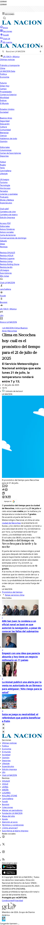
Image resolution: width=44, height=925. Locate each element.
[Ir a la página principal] (22, 24)
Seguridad (5, 121)
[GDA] (9, 909)
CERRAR (3, 2)
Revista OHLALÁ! (7, 252)
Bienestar (4, 132)
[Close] (3, 724)
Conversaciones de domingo (13, 238)
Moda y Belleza (7, 200)
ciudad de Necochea (11, 523)
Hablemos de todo (8, 138)
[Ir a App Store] (9, 874)
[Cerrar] (41, 46)
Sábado (3, 241)
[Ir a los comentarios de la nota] (6, 486)
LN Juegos (4, 179)
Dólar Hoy (4, 85)
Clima (2, 68)
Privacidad (18, 900)
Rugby (3, 164)
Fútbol (3, 162)
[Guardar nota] (3, 486)
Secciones (7, 31)
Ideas (2, 243)
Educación (5, 124)
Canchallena (5, 170)
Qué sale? (4, 208)
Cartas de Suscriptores (10, 153)
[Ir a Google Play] (9, 868)
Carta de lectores (8, 235)
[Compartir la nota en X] (6, 497)
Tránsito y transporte (10, 65)
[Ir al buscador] (4, 18)
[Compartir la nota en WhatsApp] (6, 489)
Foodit (6, 35)
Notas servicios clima (14, 595)
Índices (3, 100)
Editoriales (5, 147)
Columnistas (5, 150)
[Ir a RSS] (3, 860)
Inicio (5, 27)
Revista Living (6, 261)
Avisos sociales (7, 232)
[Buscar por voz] (40, 51)
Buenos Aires (6, 118)
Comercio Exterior (8, 94)
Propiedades (6, 91)
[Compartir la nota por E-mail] (9, 497)
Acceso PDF (5, 223)
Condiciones (7, 900)
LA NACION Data (7, 71)
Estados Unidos (7, 109)
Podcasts (4, 197)
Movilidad (4, 97)
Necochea (12, 331)
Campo (3, 88)
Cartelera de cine (8, 211)
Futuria (3, 83)
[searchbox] (21, 51)
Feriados (4, 191)
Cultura (3, 126)
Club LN (6, 38)
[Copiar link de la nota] (3, 493)
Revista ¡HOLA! (6, 255)
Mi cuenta (7, 42)
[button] (22, 184)
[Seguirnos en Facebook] (3, 837)
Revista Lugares (7, 258)
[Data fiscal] (3, 920)
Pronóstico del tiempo (16, 540)
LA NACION (7, 328)
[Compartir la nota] (3, 489)
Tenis (2, 167)
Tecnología (5, 185)
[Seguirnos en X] (3, 845)
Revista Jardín (6, 267)
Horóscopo (5, 188)
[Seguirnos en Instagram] (3, 852)
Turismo (4, 182)
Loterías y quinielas (9, 194)
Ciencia (3, 135)
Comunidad (5, 129)
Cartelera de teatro (9, 214)
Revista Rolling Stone (9, 264)
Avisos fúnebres (7, 229)
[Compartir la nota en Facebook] (3, 497)
